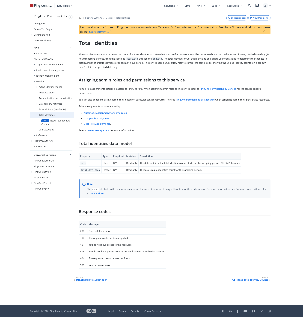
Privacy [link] (122, 311)
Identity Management (47, 75)
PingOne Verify (41, 188)
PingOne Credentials (45, 166)
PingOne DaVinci (42, 171)
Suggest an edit (238, 17)
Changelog (39, 23)
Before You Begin (43, 29)
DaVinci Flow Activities (50, 103)
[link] (41, 6)
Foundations (40, 53)
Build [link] (216, 5)
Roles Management (99, 130)
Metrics (40, 81)
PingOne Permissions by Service (218, 88)
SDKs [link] (187, 5)
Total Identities (47, 114)
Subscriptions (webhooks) (52, 109)
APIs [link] (201, 5)
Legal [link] (111, 311)
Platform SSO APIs (43, 59)
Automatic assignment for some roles (105, 112)
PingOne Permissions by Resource (195, 99)
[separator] (73, 158)
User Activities (46, 129)
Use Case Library (42, 40)
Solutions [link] (171, 5)
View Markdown (260, 17)
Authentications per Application (55, 98)
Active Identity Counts (50, 86)
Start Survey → (99, 32)
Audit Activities (47, 92)
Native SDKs (40, 146)
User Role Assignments (97, 123)
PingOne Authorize (44, 160)
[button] (266, 5)
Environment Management (50, 70)
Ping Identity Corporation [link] (63, 311)
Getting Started (42, 34)
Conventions (97, 193)
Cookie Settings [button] (152, 311)
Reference (41, 135)
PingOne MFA (41, 177)
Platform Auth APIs (43, 140)
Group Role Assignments (98, 118)
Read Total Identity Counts (55, 122)
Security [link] (135, 311)
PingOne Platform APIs (50, 16)
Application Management (49, 64)
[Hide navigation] (70, 17)
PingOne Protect (42, 183)
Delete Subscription (91, 279)
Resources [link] (235, 5)
